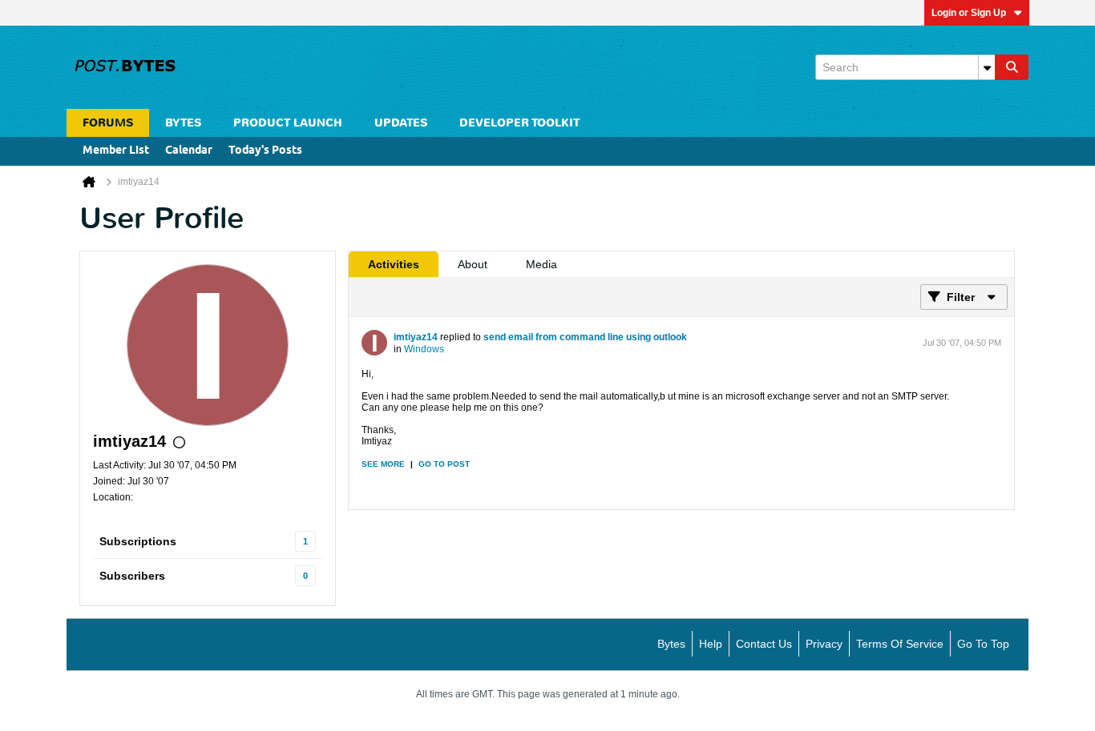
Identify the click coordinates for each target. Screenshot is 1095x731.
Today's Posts (265, 151)
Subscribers (132, 575)
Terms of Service (899, 643)
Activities (393, 264)
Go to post (444, 464)
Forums (108, 123)
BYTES (183, 123)
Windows (424, 349)
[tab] (393, 264)
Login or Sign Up (968, 12)
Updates (400, 123)
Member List (116, 151)
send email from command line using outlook (585, 337)
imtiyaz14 (416, 337)
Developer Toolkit (519, 123)
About (472, 264)
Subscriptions (137, 541)
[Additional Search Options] (987, 67)
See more (383, 464)
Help (710, 643)
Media (541, 264)
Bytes (671, 643)
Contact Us (764, 643)
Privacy (824, 643)
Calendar (188, 151)
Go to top (983, 643)
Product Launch (287, 123)
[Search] (1011, 67)
